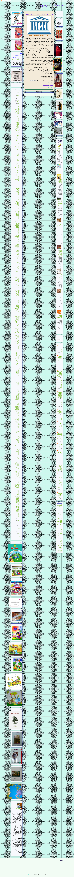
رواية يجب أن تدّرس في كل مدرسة (59, 375)
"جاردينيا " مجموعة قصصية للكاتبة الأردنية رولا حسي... (17, 307)
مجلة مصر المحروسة (60, 536)
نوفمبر (18, 96)
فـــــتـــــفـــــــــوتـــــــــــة (59, 434)
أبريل (18, 108)
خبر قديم (60, 410)
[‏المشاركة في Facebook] (32, 80)
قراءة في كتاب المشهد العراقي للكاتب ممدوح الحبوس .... (17, 396)
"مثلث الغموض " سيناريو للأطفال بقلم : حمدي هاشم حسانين (60, 457)
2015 (19, 525)
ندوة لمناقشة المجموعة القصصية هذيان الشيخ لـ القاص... (17, 408)
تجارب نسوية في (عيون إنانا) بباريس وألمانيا (17, 486)
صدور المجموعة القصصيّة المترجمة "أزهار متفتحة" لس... (17, 273)
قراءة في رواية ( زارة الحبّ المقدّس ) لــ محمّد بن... (17, 421)
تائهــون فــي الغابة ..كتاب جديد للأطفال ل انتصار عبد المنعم (59, 438)
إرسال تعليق (50, 87)
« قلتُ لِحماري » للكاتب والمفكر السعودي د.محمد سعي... (17, 499)
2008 (19, 536)
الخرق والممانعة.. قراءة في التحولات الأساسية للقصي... (17, 371)
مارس (18, 518)
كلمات (61, 529)
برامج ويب (60, 401)
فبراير (18, 520)
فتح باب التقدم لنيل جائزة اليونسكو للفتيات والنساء (17, 336)
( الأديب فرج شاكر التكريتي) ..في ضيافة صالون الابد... (17, 149)
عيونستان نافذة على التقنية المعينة (60, 424)
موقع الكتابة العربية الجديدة (59, 551)
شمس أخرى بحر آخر (60, 418)
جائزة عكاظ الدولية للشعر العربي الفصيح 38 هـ (17, 178)
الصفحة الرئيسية (39, 94)
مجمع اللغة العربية (60, 538)
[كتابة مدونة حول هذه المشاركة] (34, 80)
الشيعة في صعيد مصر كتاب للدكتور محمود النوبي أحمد (60, 181)
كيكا (61, 531)
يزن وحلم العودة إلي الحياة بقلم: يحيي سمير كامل (17, 197)
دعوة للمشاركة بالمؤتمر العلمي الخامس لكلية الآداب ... (17, 378)
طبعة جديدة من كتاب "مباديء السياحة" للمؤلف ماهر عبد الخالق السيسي (60, 253)
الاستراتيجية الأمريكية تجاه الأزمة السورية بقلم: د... (17, 225)
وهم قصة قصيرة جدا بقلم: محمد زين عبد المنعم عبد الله (59, 230)
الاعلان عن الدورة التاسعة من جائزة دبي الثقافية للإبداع (59, 224)
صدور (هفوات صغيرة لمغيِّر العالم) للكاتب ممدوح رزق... (17, 259)
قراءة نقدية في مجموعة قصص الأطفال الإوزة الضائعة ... (17, 389)
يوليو (18, 103)
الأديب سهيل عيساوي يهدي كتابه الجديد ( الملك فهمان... (17, 440)
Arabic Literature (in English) (59, 505)
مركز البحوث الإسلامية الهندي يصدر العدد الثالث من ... (17, 279)
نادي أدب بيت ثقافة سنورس (60, 475)
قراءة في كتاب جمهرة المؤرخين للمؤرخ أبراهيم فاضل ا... (17, 231)
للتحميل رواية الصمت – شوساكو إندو (59, 412)
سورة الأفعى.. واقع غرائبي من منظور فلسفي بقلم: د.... (17, 142)
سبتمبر (18, 100)
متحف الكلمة (60, 533)
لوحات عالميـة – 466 (60, 350)
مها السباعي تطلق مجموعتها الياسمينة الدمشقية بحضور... (17, 184)
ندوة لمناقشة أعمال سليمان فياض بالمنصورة (17, 240)
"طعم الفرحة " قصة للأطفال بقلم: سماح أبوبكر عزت (59, 468)
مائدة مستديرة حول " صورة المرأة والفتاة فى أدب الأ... (17, 331)
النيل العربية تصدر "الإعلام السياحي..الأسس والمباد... (17, 427)
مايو (18, 106)
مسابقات (48, 82)
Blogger (29, 874)
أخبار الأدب (60, 518)
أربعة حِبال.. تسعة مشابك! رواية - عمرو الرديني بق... (18, 191)
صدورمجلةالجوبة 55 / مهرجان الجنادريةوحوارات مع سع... (17, 324)
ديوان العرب (60, 527)
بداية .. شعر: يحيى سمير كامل (17, 236)
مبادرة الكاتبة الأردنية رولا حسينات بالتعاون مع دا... (17, 312)
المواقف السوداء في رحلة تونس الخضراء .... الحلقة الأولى (60, 395)
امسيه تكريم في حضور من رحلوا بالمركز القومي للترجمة (17, 293)
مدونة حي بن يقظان (60, 453)
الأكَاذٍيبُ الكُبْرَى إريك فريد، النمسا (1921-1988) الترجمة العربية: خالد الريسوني (59, 203)
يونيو (18, 104)
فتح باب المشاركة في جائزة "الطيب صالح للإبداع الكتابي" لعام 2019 (59, 384)
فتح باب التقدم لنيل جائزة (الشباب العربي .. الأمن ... (17, 342)
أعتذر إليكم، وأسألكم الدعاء (60, 427)
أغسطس (17, 101)
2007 (19, 538)
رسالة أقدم (27, 94)
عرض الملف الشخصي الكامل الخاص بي (18, 854)
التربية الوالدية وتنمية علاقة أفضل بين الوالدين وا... (17, 203)
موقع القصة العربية (60, 548)
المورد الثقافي (59, 524)
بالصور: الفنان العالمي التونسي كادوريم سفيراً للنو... (17, 318)
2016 (19, 523)
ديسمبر (18, 95)
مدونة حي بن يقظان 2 (60, 465)
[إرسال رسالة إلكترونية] (37, 80)
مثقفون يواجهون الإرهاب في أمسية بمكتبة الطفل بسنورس (17, 286)
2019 (19, 90)
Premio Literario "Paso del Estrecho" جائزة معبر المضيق (60, 358)
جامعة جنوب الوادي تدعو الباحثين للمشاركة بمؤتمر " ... (17, 352)
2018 (19, 92)
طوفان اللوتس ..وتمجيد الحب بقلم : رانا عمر (17, 208)
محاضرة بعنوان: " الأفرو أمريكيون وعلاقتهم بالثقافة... (18, 458)
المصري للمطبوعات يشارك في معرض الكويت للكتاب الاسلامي (17, 299)
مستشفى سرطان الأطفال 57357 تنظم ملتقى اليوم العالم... (17, 251)
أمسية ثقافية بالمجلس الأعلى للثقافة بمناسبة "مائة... (17, 474)
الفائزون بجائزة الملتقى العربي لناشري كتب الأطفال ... (17, 491)
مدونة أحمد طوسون (51, 5)
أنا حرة (60, 380)
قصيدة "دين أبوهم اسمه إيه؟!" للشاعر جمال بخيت (60, 295)
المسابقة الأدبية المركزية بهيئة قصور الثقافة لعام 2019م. (59, 317)
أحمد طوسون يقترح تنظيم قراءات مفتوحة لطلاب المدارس (17, 480)
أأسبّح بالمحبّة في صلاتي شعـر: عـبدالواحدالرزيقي (17, 131)
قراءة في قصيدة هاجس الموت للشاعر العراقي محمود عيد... (18, 363)
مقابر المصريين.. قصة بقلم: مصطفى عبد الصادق (17, 219)
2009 (19, 534)
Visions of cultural (60, 514)
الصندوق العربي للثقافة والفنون (59, 521)
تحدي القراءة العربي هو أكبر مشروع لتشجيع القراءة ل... (17, 514)
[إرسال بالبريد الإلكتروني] (35, 80)
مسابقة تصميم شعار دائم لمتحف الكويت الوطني (17, 446)
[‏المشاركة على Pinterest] (30, 80)
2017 (19, 93)
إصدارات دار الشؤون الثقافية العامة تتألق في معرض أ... (17, 452)
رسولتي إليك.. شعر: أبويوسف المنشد (17, 468)
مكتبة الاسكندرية (60, 541)
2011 (19, 531)
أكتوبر (18, 98)
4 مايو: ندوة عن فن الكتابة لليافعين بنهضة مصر (17, 154)
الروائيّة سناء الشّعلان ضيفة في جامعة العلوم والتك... (17, 434)
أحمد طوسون (18, 808)
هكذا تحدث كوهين (60, 494)
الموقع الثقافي (59, 525)
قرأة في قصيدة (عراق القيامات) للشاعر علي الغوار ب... (17, 160)
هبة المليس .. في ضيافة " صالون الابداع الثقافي (17, 402)
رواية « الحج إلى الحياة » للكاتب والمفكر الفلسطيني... (17, 414)
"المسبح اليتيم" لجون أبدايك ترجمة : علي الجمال (17, 357)
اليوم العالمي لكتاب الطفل (17, 503)
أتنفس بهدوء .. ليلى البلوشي (59, 372)
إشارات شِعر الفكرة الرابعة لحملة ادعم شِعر (17, 111)
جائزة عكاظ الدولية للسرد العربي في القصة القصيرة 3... (17, 171)
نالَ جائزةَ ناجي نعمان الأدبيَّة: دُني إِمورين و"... (17, 464)
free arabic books (60, 509)
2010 (19, 533)
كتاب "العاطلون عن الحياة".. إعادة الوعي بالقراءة (59, 276)
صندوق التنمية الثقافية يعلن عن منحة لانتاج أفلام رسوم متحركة (59, 170)
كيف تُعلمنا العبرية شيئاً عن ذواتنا (60, 496)
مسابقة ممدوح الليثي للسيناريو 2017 (17, 384)
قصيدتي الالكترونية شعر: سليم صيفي (17, 246)
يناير (18, 521)
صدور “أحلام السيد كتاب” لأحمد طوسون (59, 149)
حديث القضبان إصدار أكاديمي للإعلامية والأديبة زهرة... (17, 214)
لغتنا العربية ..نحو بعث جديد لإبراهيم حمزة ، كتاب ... (17, 266)
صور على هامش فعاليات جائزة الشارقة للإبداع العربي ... (17, 117)
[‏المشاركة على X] (33, 80)
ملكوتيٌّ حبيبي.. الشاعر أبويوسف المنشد (18, 137)
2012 (19, 530)
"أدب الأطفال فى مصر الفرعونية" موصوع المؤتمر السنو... (17, 509)
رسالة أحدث (51, 94)
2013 (19, 528)
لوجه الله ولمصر (60, 445)
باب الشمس (59, 392)
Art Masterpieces (60, 348)
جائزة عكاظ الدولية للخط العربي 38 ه (17, 166)
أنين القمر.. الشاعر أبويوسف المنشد (18, 347)
